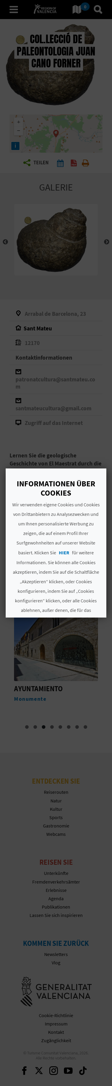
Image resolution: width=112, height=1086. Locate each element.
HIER (64, 553)
